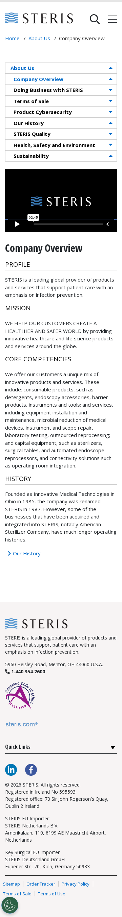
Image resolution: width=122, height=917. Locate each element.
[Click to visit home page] (36, 623)
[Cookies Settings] (9, 905)
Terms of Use (51, 893)
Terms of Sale (31, 101)
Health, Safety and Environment (54, 145)
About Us (22, 68)
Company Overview (38, 79)
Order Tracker (40, 884)
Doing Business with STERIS (48, 90)
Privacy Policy (75, 884)
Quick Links (17, 746)
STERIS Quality (32, 133)
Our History (29, 123)
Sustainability (31, 155)
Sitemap (11, 884)
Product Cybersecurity (43, 111)
